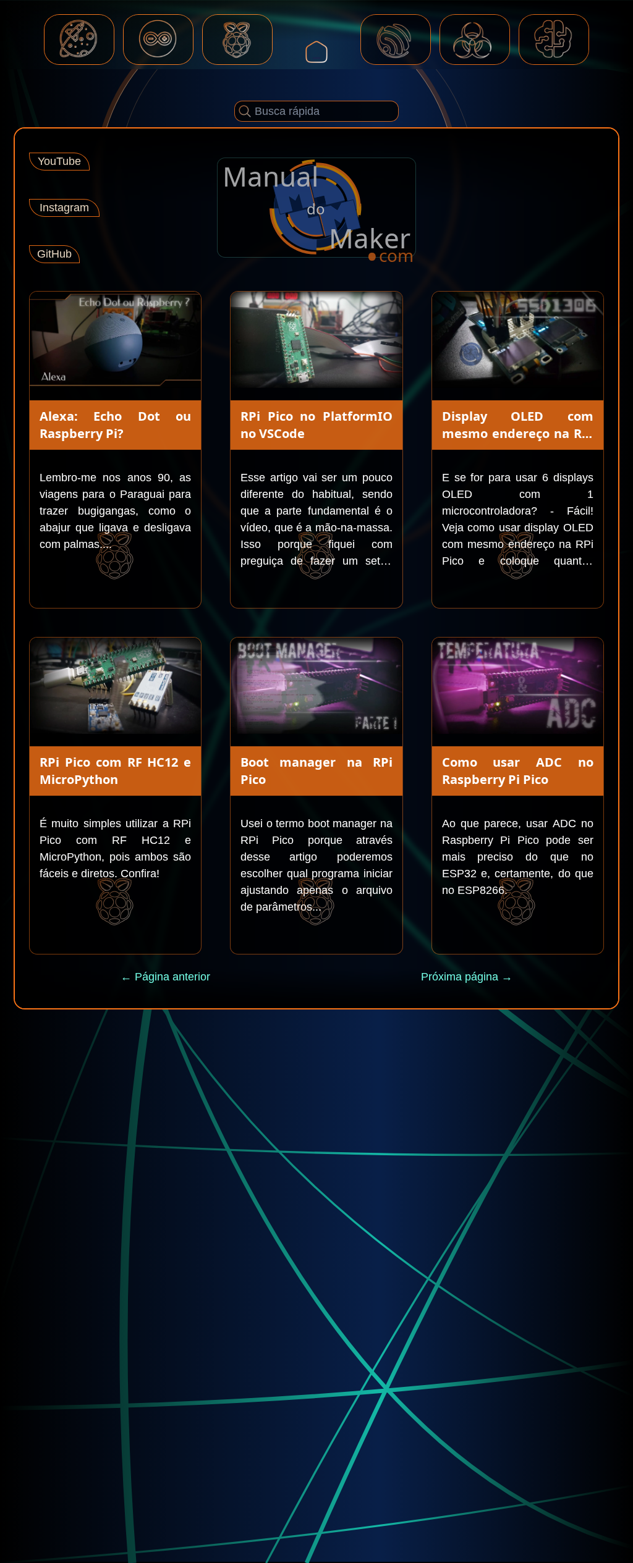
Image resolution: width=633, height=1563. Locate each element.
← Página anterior (165, 977)
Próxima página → (466, 977)
